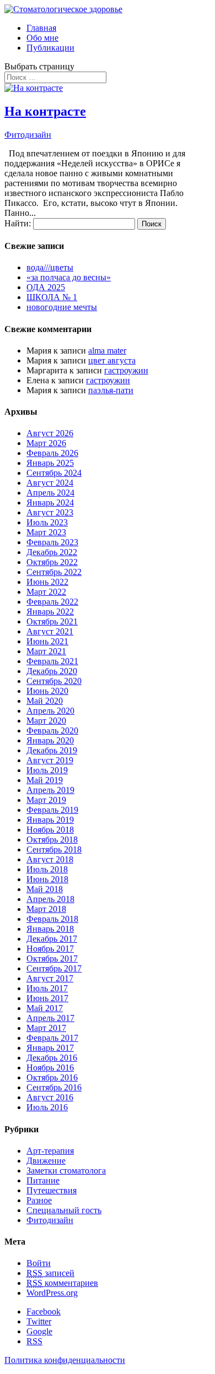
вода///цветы (49, 267)
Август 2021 (49, 631)
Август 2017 (49, 978)
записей (50, 1273)
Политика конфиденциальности (64, 1360)
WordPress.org (52, 1292)
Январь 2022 (50, 611)
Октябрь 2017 (52, 958)
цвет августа (112, 360)
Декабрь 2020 (51, 671)
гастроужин (126, 370)
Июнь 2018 (47, 879)
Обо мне (42, 37)
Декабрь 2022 (51, 552)
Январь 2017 (50, 1047)
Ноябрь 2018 (50, 829)
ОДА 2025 (45, 287)
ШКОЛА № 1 (51, 297)
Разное (39, 1200)
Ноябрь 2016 (50, 1067)
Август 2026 (49, 433)
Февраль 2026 (52, 453)
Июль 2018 (47, 869)
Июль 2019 (47, 770)
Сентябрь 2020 (54, 681)
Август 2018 (49, 859)
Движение (46, 1160)
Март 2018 (46, 909)
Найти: (17, 223)
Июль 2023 (47, 522)
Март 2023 (46, 532)
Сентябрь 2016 (54, 1087)
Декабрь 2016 (51, 1057)
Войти (38, 1263)
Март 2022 (46, 591)
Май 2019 (44, 780)
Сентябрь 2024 (54, 472)
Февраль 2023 (52, 542)
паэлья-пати (110, 390)
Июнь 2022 (47, 581)
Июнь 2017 (47, 998)
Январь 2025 (50, 463)
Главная (41, 27)
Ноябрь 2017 (50, 948)
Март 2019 (46, 800)
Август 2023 (49, 512)
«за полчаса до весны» (68, 277)
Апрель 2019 (50, 790)
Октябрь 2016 (52, 1077)
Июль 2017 (47, 988)
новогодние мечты (61, 307)
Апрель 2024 (50, 492)
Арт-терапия (50, 1150)
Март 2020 (46, 720)
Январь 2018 (50, 928)
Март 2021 (46, 651)
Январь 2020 (50, 740)
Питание (43, 1180)
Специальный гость (63, 1210)
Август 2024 (49, 482)
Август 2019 (49, 760)
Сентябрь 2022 (54, 572)
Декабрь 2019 (51, 750)
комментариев (62, 1283)
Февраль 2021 (52, 661)
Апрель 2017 (50, 1018)
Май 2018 (44, 889)
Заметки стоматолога (66, 1170)
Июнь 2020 (47, 691)
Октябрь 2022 (52, 562)
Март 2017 (46, 1028)
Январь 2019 (50, 819)
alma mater (107, 350)
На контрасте (45, 111)
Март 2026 (46, 443)
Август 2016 (49, 1097)
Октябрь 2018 (52, 839)
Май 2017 (44, 1008)
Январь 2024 (50, 502)
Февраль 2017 (52, 1037)
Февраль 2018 (52, 919)
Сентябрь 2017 (54, 968)
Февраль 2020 (52, 730)
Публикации (50, 47)
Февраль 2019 (52, 809)
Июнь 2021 (47, 641)
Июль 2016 (47, 1107)
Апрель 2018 (50, 899)
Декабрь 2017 (51, 938)
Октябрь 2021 (52, 621)
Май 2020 (44, 700)
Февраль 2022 (52, 601)
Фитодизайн (27, 134)
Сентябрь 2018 (54, 849)
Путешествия (51, 1190)
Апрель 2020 (50, 710)
